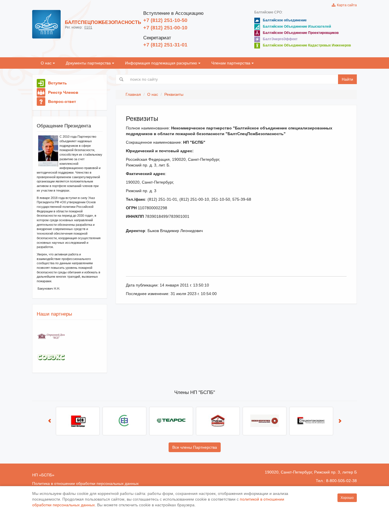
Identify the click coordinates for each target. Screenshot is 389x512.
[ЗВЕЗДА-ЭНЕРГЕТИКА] (264, 421)
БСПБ (46, 475)
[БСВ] (78, 421)
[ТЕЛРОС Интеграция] (171, 421)
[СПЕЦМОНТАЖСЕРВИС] (311, 421)
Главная (133, 94)
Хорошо (347, 498)
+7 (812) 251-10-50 (165, 20)
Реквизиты (173, 94)
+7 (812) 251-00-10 (165, 28)
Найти (347, 79)
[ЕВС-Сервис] (124, 421)
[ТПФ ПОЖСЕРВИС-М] (218, 421)
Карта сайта (346, 5)
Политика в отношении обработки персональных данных (85, 483)
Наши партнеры (54, 314)
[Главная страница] (46, 24)
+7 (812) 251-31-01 (165, 45)
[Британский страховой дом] (51, 336)
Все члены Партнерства (194, 447)
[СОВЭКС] (51, 357)
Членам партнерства (231, 63)
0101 (88, 27)
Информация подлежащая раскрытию (161, 63)
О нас (47, 63)
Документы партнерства (89, 63)
